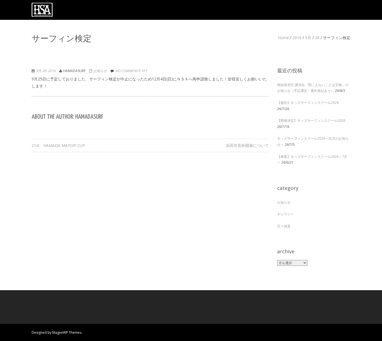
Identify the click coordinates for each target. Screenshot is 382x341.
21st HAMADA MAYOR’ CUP (58, 145)
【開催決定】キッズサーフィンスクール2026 (311, 120)
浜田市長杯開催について (247, 145)
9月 (308, 37)
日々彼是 (284, 226)
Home (283, 37)
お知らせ (100, 70)
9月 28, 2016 (46, 70)
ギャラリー (285, 214)
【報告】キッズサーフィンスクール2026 (308, 102)
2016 (297, 37)
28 (317, 37)
